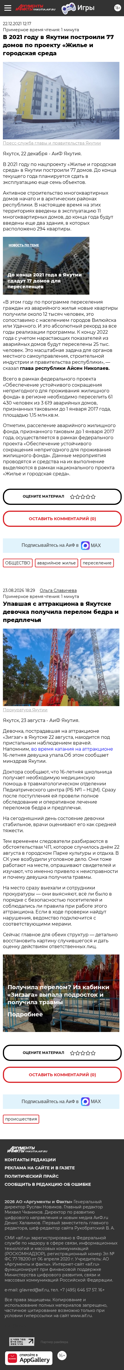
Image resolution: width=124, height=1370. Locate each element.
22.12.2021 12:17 (17, 23)
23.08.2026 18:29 (19, 590)
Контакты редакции (30, 1159)
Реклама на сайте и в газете (40, 1167)
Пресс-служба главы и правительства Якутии (52, 143)
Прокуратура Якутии (25, 709)
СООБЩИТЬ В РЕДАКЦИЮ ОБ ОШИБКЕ (48, 1184)
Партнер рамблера (54, 1342)
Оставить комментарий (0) (62, 518)
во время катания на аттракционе (72, 749)
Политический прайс (32, 1176)
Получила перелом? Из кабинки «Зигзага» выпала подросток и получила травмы (58, 995)
